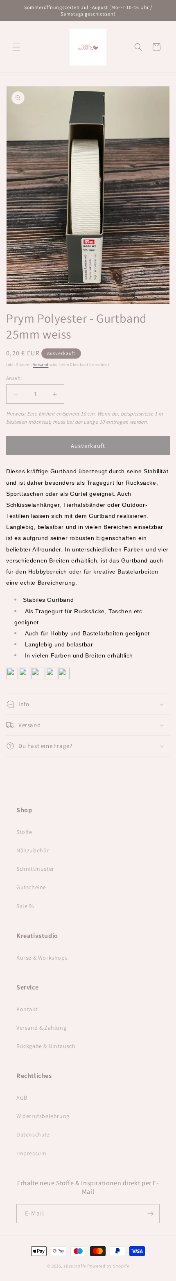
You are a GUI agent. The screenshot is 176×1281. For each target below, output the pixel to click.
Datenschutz (33, 1134)
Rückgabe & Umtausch (45, 1046)
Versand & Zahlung (41, 1027)
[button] (16, 47)
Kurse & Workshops (42, 957)
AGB (21, 1097)
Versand (41, 364)
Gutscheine (31, 887)
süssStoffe (74, 1266)
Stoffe (24, 832)
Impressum (31, 1153)
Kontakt (27, 1009)
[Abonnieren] (150, 1213)
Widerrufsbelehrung (43, 1116)
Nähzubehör (32, 850)
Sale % (25, 906)
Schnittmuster (35, 868)
